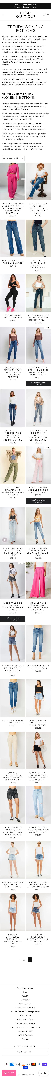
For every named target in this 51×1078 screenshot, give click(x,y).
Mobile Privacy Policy (26, 1019)
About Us (25, 996)
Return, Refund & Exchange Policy (25, 1011)
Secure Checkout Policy (25, 1008)
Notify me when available (38, 383)
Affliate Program (26, 1035)
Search (25, 992)
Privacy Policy (25, 1015)
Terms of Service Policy (25, 1023)
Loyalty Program (25, 1031)
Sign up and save (25, 1046)
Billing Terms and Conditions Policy (25, 1027)
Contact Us (25, 1000)
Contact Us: (24, 1052)
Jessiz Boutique (25, 14)
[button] (5, 540)
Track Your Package (25, 988)
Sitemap (25, 1039)
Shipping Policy (25, 1004)
